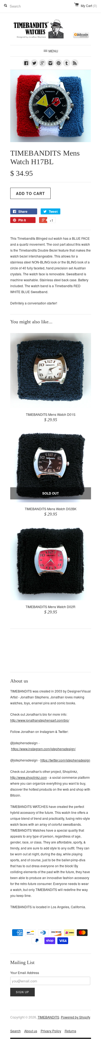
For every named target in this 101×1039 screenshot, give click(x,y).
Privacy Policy (51, 1030)
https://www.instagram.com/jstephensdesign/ (43, 748)
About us (30, 1030)
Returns (70, 1030)
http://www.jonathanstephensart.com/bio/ (39, 720)
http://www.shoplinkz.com (28, 777)
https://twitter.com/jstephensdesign (65, 760)
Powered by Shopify (75, 1017)
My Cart (89, 5)
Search (15, 1030)
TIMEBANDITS (48, 1017)
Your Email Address (24, 972)
